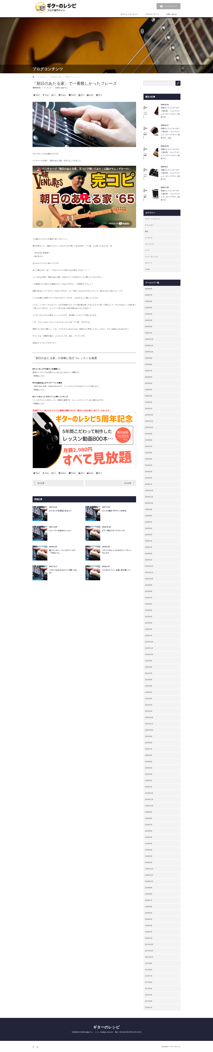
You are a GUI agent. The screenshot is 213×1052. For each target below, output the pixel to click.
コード (147, 250)
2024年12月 (149, 415)
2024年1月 (148, 484)
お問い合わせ (171, 14)
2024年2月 (148, 478)
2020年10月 (149, 730)
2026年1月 (148, 333)
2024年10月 (149, 427)
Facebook (33, 1047)
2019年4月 (148, 843)
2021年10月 (149, 654)
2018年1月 (148, 938)
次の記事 (127, 483)
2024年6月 (148, 453)
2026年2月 (148, 326)
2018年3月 (148, 925)
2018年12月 (149, 869)
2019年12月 (149, 793)
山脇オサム (64, 88)
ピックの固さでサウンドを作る (114, 511)
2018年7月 (148, 900)
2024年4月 (148, 465)
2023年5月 (148, 535)
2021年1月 (148, 711)
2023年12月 (149, 490)
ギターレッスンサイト (129, 14)
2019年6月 (148, 831)
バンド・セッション (151, 256)
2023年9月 (148, 509)
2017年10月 (149, 957)
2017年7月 (148, 976)
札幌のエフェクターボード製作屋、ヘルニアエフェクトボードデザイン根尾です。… (170, 112)
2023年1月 (148, 560)
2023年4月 (148, 541)
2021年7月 (148, 673)
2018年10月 (149, 881)
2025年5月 (148, 383)
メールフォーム (171, 6)
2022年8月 (148, 591)
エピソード (148, 263)
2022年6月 (148, 604)
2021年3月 (148, 698)
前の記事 (40, 483)
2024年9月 (148, 434)
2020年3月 (148, 774)
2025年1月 (148, 408)
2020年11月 (149, 724)
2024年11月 (149, 421)
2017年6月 (148, 982)
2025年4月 (148, 390)
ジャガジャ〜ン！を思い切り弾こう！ (116, 570)
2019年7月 (148, 825)
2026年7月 (148, 295)
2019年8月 (148, 818)
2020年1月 (148, 787)
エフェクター (149, 225)
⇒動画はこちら (39, 376)
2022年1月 (148, 635)
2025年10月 (149, 352)
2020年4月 (148, 768)
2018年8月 (148, 894)
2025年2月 (148, 402)
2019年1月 (148, 862)
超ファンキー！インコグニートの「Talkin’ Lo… (62, 551)
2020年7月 (148, 749)
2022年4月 (148, 616)
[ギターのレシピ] (56, 7)
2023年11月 (149, 497)
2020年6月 (148, 755)
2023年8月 (148, 516)
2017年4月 (148, 995)
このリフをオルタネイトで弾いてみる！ (63, 571)
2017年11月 (149, 951)
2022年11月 (149, 572)
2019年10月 (149, 806)
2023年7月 (148, 522)
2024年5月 (148, 459)
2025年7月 (148, 371)
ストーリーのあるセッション (60, 530)
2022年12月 (149, 566)
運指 (146, 231)
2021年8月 (148, 667)
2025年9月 (148, 358)
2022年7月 (148, 598)
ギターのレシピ (106, 1027)
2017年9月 (148, 963)
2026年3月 (148, 320)
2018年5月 (148, 913)
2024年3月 (148, 471)
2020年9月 (148, 736)
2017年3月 (148, 1001)
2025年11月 (149, 345)
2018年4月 (148, 919)
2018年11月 (149, 875)
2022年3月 (148, 623)
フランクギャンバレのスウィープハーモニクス (116, 551)
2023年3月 (148, 547)
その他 (147, 269)
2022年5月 (148, 610)
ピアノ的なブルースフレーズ (113, 530)
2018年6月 (148, 906)
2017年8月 (148, 970)
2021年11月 (149, 648)
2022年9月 (148, 585)
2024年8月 (148, 440)
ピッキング (41, 77)
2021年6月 (148, 680)
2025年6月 (148, 377)
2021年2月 (148, 705)
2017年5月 (148, 988)
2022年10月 (149, 579)
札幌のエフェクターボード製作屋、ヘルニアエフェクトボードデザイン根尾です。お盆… (170, 133)
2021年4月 (148, 692)
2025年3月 (148, 396)
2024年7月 (148, 446)
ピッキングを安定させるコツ (60, 511)
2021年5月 (148, 686)
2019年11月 (149, 799)
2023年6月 (148, 528)
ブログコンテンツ (152, 14)
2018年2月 (148, 932)
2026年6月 (148, 301)
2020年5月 (148, 761)
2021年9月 (148, 661)
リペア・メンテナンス (152, 219)
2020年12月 (149, 717)
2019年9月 (148, 812)
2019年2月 (148, 856)
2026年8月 (148, 289)
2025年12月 (149, 339)
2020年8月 (148, 743)
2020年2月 (148, 780)
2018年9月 (148, 888)
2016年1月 (148, 1007)
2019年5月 (148, 837)
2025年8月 (148, 364)
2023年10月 (149, 503)
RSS (37, 1047)
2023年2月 (148, 553)
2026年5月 (148, 308)
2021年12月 (149, 642)
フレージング (149, 244)
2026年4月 (148, 314)
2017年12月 (149, 944)
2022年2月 (148, 629)
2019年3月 (148, 850)
